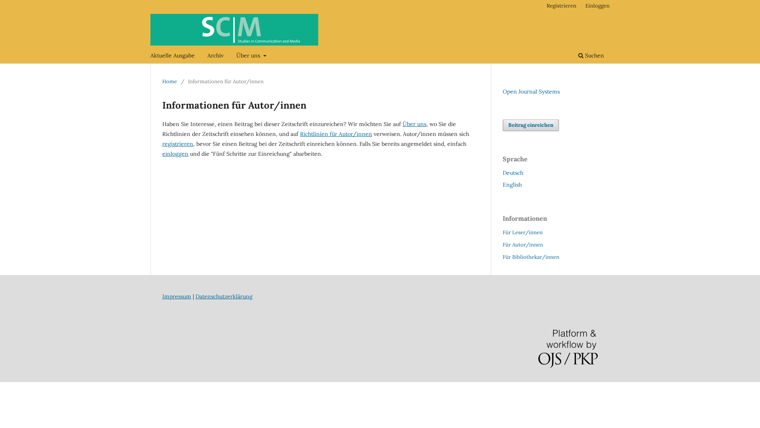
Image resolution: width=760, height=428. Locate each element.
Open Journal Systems (531, 91)
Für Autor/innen (523, 244)
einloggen (175, 153)
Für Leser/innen (523, 232)
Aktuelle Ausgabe (172, 55)
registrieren (177, 143)
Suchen (593, 55)
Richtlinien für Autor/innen (336, 134)
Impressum (176, 296)
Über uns (249, 55)
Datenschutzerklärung (224, 296)
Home (169, 81)
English (512, 184)
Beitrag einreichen (530, 125)
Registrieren (561, 5)
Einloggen (597, 5)
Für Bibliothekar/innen (531, 257)
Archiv (215, 55)
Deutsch (513, 172)
